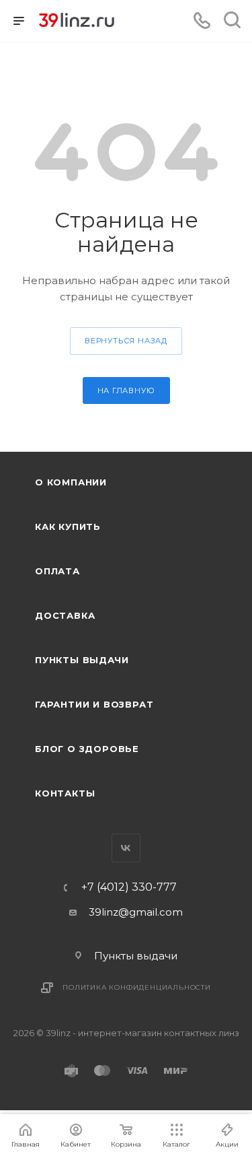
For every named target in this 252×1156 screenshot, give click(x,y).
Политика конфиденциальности (136, 987)
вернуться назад (126, 340)
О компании (71, 482)
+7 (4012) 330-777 (129, 887)
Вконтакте (126, 848)
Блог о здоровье (87, 748)
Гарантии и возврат (94, 704)
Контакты (65, 793)
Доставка (65, 615)
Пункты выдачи (81, 659)
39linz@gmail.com (136, 912)
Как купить (68, 526)
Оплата (57, 571)
